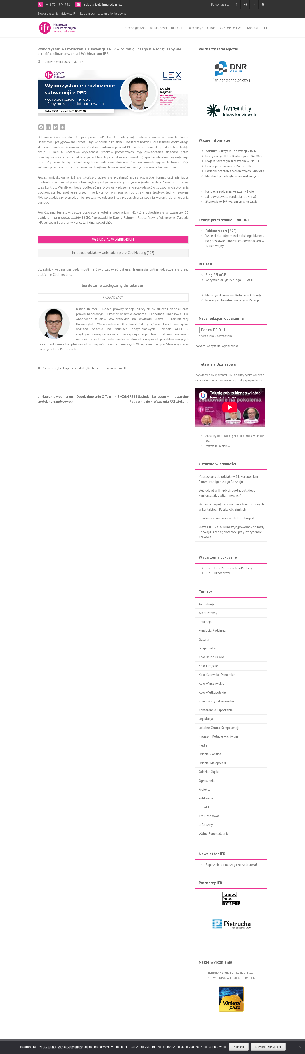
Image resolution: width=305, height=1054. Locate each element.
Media (203, 745)
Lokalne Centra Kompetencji (219, 728)
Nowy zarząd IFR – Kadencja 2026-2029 (233, 156)
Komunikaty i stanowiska (216, 701)
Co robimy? (195, 28)
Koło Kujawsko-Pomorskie (217, 675)
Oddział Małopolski (212, 763)
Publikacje (206, 798)
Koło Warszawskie (211, 683)
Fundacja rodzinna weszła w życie (229, 191)
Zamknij (239, 1047)
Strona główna (135, 28)
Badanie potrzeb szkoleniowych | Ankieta (234, 171)
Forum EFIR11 (213, 329)
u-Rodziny (206, 825)
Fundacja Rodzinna (212, 630)
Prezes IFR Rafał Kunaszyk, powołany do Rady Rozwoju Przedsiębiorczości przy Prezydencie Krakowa (231, 532)
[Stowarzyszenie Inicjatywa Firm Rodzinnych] (57, 27)
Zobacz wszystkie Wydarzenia (216, 346)
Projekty (123, 368)
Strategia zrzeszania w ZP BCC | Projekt (227, 518)
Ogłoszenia (207, 780)
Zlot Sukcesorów (217, 573)
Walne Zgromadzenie (214, 833)
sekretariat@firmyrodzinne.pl (103, 4)
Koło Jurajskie (208, 666)
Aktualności (158, 28)
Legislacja (206, 719)
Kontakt (253, 28)
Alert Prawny (208, 613)
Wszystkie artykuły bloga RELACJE (229, 280)
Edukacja (64, 368)
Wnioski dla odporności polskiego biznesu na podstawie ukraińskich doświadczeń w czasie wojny (234, 241)
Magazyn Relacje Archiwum (218, 736)
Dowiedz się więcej (268, 1047)
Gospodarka (78, 368)
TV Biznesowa (209, 816)
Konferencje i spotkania (102, 368)
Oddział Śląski (209, 772)
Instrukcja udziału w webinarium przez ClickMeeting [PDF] (113, 252)
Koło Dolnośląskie (211, 657)
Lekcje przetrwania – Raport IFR (228, 166)
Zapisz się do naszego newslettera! (231, 865)
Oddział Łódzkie (210, 754)
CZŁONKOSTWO (231, 28)
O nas (211, 28)
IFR (81, 62)
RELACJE (177, 28)
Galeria (204, 639)
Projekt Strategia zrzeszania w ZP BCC (232, 161)
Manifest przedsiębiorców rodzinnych (232, 176)
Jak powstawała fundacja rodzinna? (231, 196)
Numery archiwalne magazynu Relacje (232, 300)
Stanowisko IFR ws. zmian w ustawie (231, 201)
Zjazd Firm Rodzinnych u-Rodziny (228, 568)
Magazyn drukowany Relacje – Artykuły (233, 295)
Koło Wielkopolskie (212, 692)
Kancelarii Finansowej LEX (92, 222)
